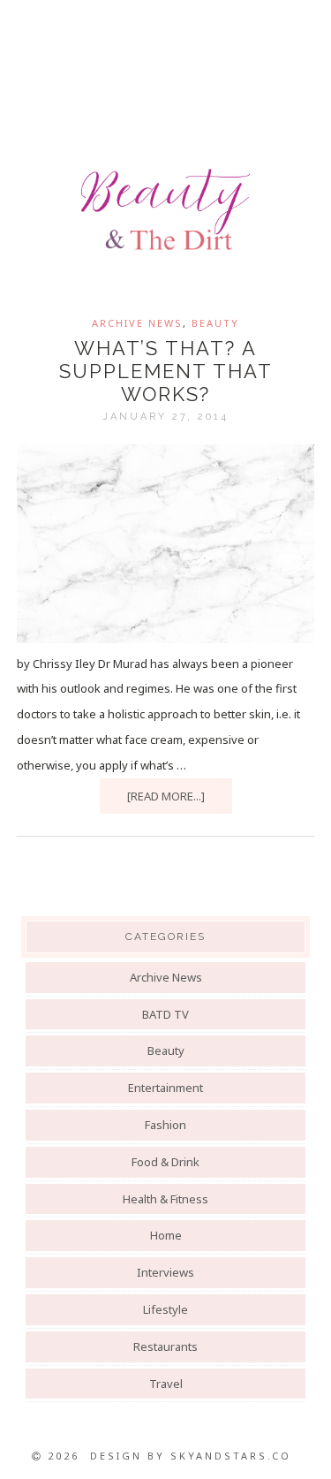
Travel (166, 1384)
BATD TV (165, 1014)
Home (166, 1235)
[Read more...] (166, 796)
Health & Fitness (165, 1199)
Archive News (137, 323)
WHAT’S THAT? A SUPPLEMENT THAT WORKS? (166, 371)
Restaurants (165, 1346)
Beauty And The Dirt (165, 209)
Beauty (215, 323)
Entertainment (165, 1088)
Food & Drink (165, 1162)
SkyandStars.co (230, 1455)
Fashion (165, 1125)
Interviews (165, 1272)
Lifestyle (165, 1309)
